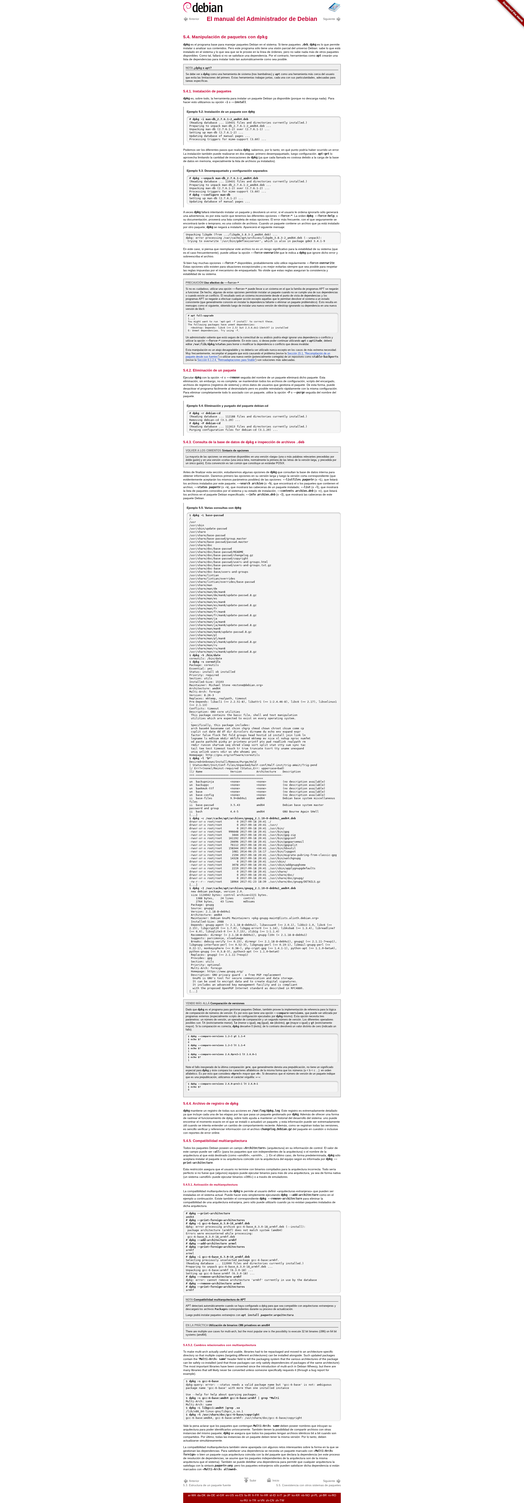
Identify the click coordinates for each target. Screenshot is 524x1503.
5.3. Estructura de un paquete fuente (207, 1483)
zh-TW (280, 1500)
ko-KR (296, 1495)
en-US (230, 1495)
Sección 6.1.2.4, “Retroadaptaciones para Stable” (226, 360)
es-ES (239, 1495)
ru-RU (244, 1500)
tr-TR (252, 1500)
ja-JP (287, 1495)
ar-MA (192, 1495)
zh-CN (270, 1500)
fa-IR (247, 1495)
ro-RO (332, 1495)
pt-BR (323, 1495)
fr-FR (255, 1495)
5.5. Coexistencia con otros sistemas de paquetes (308, 1483)
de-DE (211, 1495)
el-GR (220, 1495)
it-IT (279, 1495)
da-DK (201, 1495)
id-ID (273, 1495)
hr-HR (264, 1495)
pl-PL (314, 1495)
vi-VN (260, 1500)
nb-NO (305, 1495)
